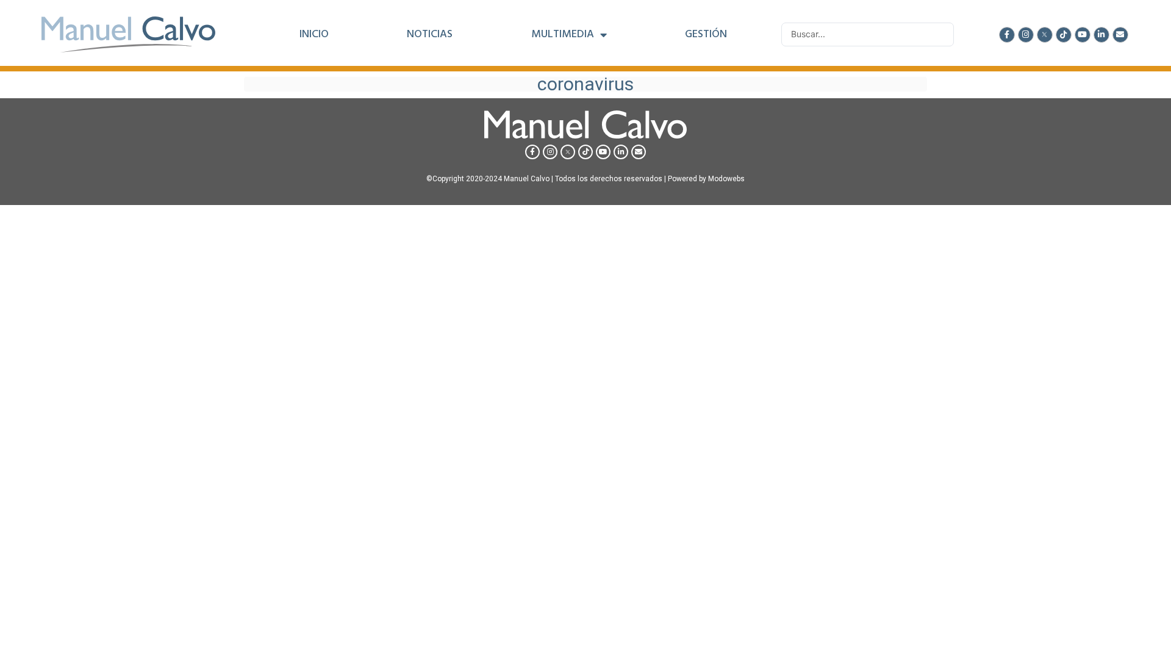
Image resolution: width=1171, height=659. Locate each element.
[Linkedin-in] (1101, 35)
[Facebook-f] (1007, 35)
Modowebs (726, 179)
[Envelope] (1120, 35)
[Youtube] (1082, 35)
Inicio (314, 34)
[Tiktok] (1064, 35)
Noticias (430, 34)
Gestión (706, 34)
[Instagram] (1026, 35)
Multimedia (562, 34)
